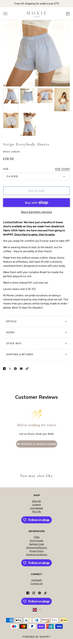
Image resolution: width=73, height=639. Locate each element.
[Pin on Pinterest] (15, 368)
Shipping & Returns (36, 547)
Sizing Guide (36, 540)
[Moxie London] (36, 13)
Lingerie (36, 504)
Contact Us (37, 583)
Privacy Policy (36, 551)
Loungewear (36, 508)
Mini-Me (36, 511)
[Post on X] (9, 368)
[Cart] (68, 14)
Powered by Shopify (36, 637)
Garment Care (36, 544)
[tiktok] (45, 592)
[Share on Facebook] (4, 368)
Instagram (36, 580)
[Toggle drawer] (5, 13)
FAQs (37, 537)
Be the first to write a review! (36, 444)
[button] (27, 368)
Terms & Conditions (36, 554)
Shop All (36, 501)
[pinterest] (39, 592)
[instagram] (34, 592)
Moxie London (11, 152)
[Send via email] (21, 368)
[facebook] (28, 592)
